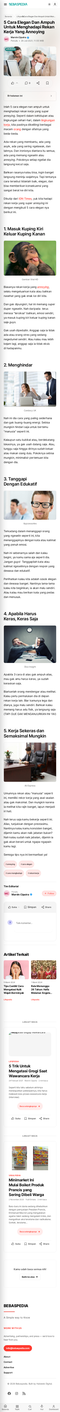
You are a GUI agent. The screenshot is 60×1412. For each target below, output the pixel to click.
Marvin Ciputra (18, 37)
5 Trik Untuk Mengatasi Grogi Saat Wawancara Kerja (28, 1071)
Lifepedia (18, 16)
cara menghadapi (14, 873)
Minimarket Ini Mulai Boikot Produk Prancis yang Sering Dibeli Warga (26, 1187)
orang (18, 129)
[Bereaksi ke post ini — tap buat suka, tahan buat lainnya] (15, 83)
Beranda (8, 16)
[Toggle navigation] (5, 4)
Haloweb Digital (44, 1383)
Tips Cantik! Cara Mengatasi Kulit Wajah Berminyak (14, 989)
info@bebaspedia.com (18, 1348)
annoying (43, 287)
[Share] (38, 83)
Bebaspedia (16, 1305)
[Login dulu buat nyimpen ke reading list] (47, 83)
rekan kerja (34, 873)
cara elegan (27, 864)
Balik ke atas (28, 1277)
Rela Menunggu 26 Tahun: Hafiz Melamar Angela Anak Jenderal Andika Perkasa (40, 990)
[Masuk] (55, 4)
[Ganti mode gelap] (49, 4)
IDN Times (25, 198)
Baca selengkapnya (28, 1106)
